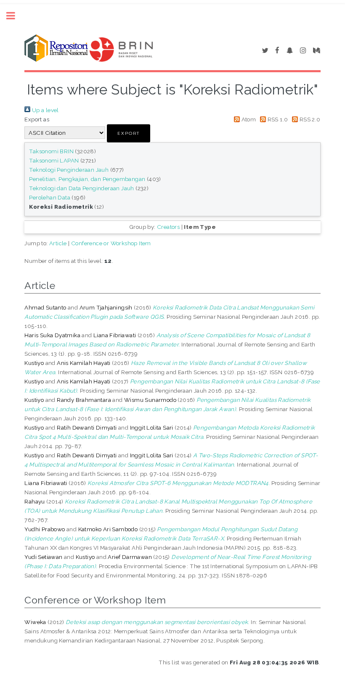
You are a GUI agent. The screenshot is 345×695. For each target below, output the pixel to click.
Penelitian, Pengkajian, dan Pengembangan (87, 179)
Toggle (15, 15)
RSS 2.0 (309, 119)
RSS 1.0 (277, 119)
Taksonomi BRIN (51, 151)
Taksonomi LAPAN (54, 160)
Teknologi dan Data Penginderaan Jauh (81, 188)
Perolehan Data (49, 197)
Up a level (44, 110)
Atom (248, 119)
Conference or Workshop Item (111, 243)
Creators (168, 226)
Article (58, 243)
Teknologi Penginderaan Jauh (69, 169)
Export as (36, 119)
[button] (128, 133)
